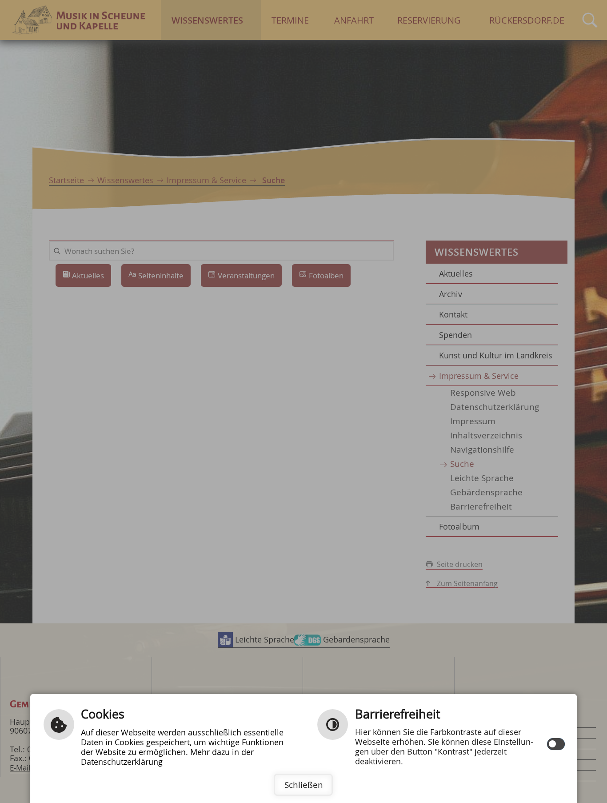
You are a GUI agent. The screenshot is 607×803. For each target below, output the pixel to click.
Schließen (303, 785)
